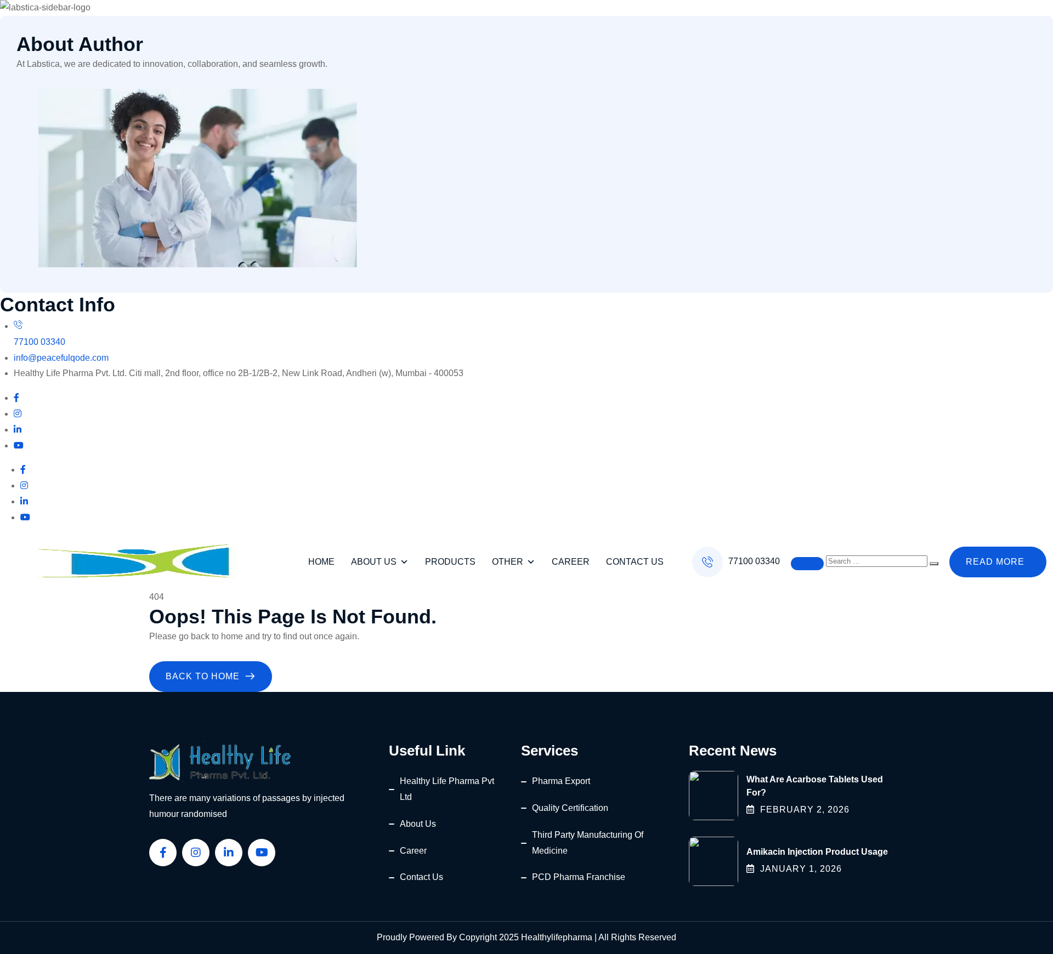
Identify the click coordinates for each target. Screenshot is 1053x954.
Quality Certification (570, 808)
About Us (374, 561)
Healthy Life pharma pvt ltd (447, 789)
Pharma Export (561, 781)
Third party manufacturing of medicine (587, 842)
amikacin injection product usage (817, 851)
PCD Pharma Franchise (578, 877)
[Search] (934, 563)
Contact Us (635, 561)
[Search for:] (878, 560)
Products (450, 561)
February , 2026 (805, 809)
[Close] (807, 563)
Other (507, 561)
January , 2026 (801, 868)
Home (321, 561)
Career (571, 561)
